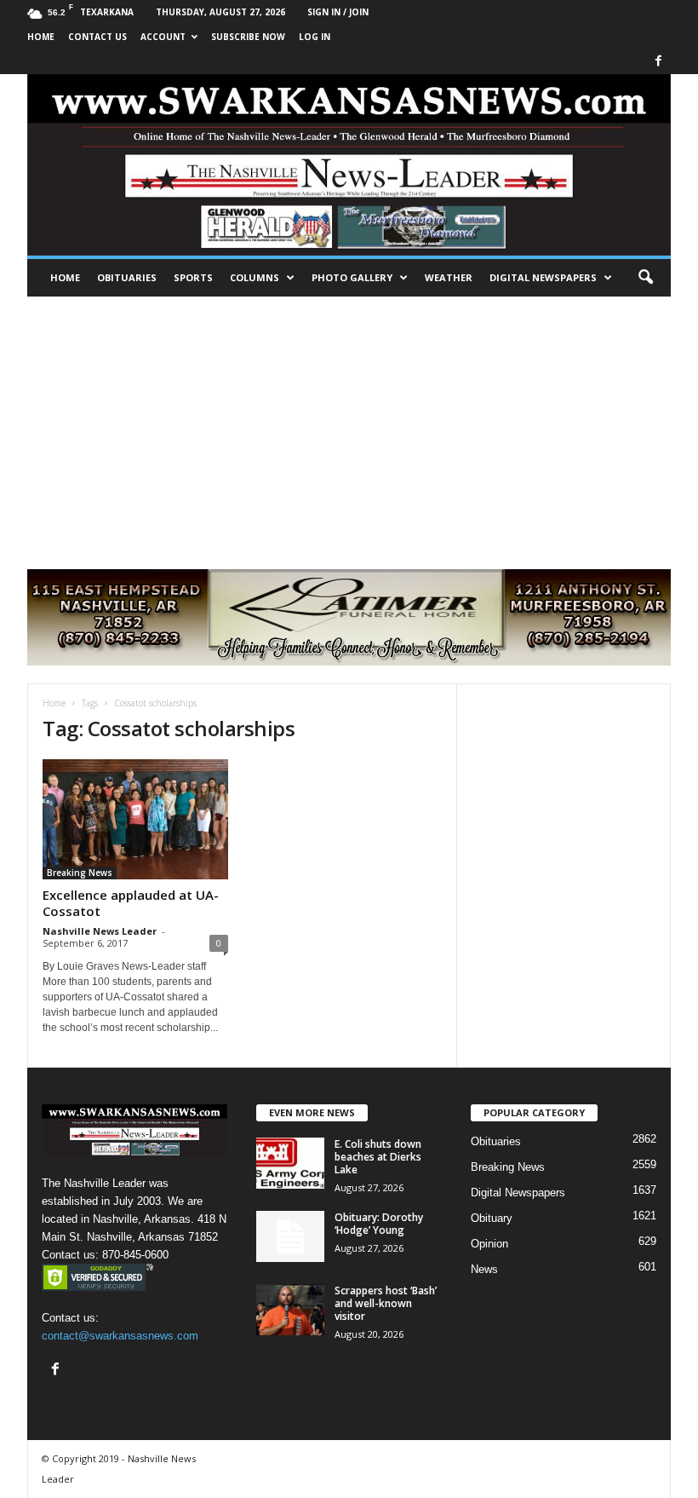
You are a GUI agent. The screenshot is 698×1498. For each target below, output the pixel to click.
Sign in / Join (338, 12)
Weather (448, 277)
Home (65, 277)
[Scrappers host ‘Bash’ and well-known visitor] (290, 1309)
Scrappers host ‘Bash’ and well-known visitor (386, 1303)
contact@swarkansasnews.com (120, 1335)
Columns (254, 277)
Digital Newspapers (543, 277)
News (484, 1269)
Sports (193, 277)
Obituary (491, 1218)
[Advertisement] (349, 424)
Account (163, 37)
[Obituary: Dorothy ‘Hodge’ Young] (290, 1236)
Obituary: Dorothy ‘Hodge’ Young (379, 1223)
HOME (40, 37)
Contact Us (97, 37)
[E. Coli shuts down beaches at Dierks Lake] (290, 1163)
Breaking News (79, 873)
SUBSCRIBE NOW (248, 37)
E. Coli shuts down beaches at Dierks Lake (378, 1157)
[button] (645, 278)
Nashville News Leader (100, 931)
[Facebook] (658, 61)
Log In (314, 37)
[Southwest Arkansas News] (349, 165)
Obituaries (127, 277)
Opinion (489, 1243)
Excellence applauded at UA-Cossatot (131, 902)
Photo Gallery (352, 277)
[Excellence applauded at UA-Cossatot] (135, 819)
